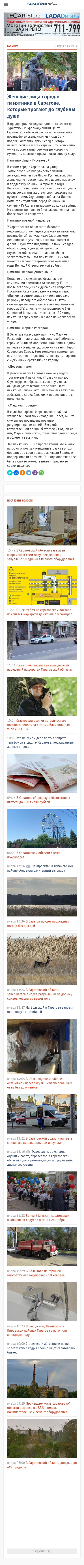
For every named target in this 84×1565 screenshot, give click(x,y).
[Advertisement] (42, 1510)
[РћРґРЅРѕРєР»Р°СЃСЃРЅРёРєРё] (22, 472)
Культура (12, 46)
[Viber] (35, 472)
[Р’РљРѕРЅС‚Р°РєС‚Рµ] (16, 472)
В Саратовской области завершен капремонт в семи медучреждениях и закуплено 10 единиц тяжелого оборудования (40, 555)
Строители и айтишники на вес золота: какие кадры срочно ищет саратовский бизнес (41, 1348)
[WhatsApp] (41, 472)
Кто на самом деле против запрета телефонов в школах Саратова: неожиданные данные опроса (40, 742)
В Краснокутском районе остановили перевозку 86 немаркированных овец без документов (39, 1083)
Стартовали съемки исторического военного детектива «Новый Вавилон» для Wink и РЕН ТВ (38, 725)
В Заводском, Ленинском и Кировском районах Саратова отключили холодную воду (37, 1331)
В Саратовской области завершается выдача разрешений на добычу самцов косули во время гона (39, 994)
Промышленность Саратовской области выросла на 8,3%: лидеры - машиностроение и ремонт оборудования (39, 1408)
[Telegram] (28, 472)
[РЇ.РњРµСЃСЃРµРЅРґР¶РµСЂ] (10, 472)
